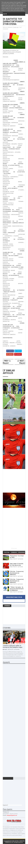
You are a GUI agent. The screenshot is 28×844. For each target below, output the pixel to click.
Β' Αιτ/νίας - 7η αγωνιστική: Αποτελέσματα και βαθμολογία (17, 573)
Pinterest (18, 354)
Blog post (6, 363)
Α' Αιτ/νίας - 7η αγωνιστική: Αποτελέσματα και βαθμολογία (17, 581)
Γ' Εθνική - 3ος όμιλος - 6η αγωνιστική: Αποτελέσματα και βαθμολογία (17, 588)
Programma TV (5, 805)
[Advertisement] (14, 482)
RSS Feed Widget (14, 548)
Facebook (10, 350)
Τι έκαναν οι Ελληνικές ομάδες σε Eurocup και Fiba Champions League (12, 646)
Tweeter (19, 350)
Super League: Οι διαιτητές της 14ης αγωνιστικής (16, 564)
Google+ (10, 354)
